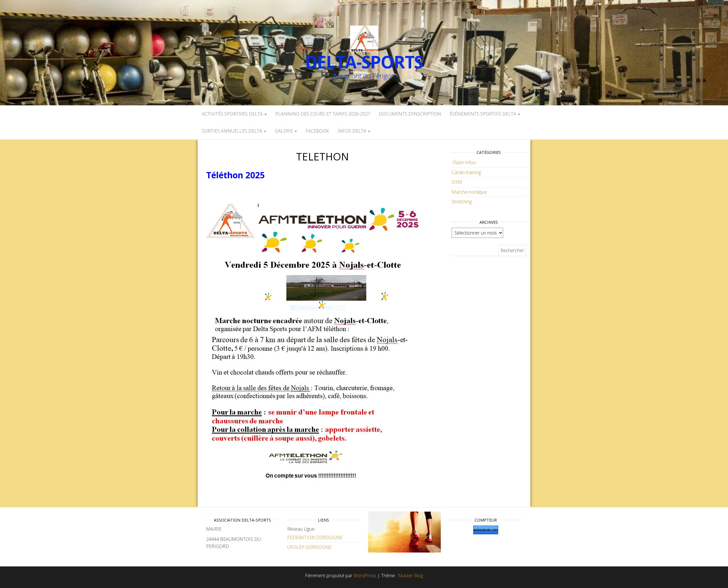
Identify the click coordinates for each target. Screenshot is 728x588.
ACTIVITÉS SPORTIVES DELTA (233, 114)
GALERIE (284, 131)
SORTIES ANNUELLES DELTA (232, 131)
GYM (457, 182)
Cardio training (466, 172)
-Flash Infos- (464, 162)
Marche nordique (469, 192)
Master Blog (410, 575)
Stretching (462, 201)
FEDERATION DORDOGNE (314, 537)
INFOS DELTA (352, 131)
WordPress (364, 575)
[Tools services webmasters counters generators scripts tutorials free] (485, 530)
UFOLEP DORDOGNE (309, 547)
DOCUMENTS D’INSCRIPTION (410, 114)
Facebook (317, 131)
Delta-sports (364, 62)
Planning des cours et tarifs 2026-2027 (322, 114)
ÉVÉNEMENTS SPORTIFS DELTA (483, 114)
